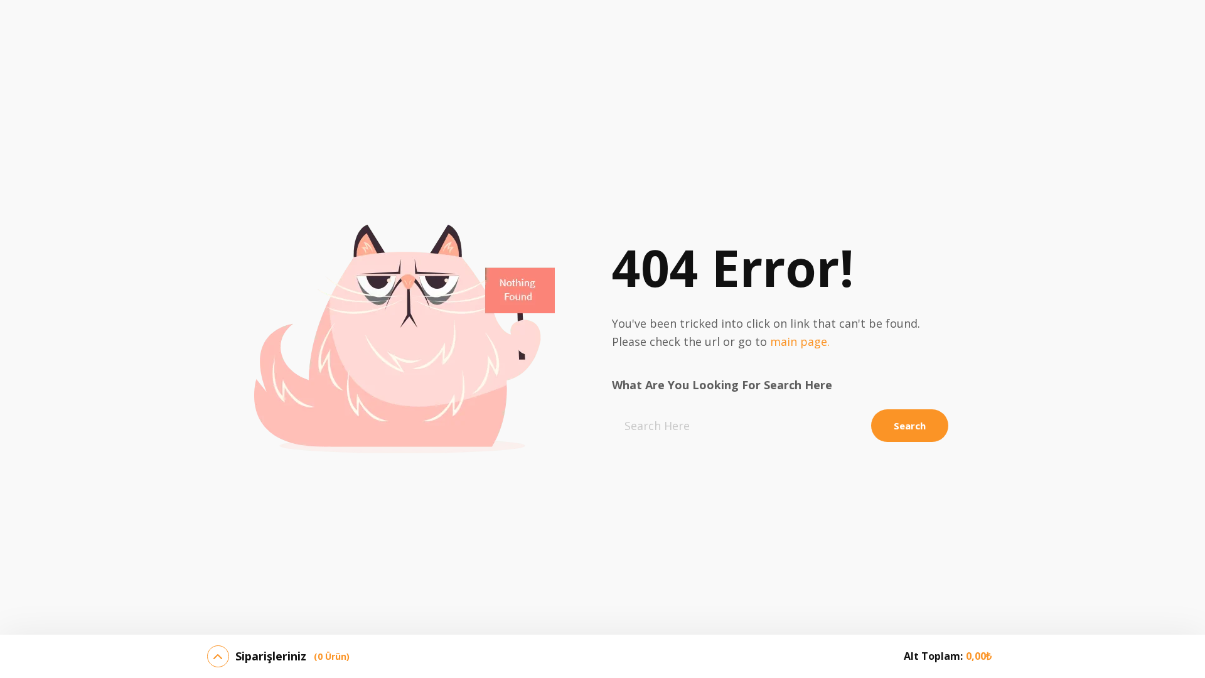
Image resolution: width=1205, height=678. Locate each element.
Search (910, 425)
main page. (800, 341)
